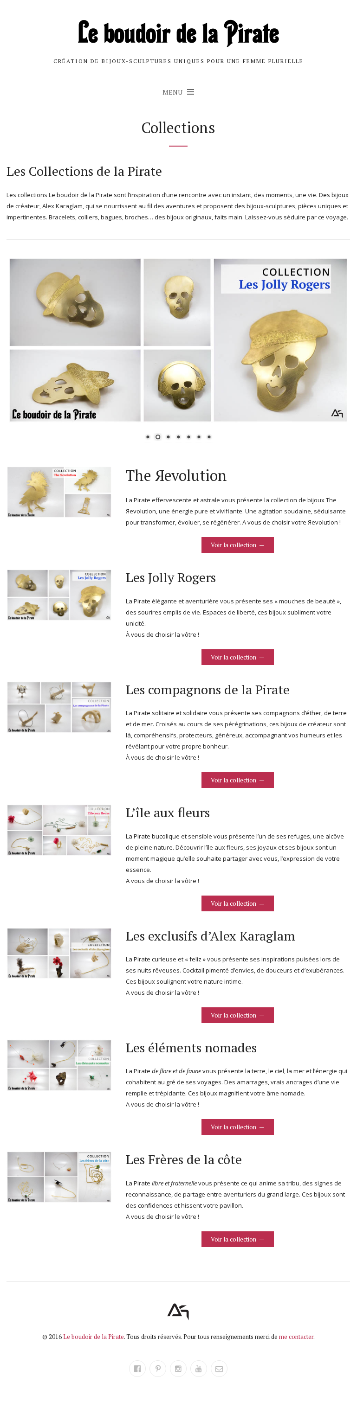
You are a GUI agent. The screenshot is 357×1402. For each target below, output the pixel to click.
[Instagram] (178, 1368)
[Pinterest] (157, 1368)
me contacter (296, 1336)
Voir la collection (233, 545)
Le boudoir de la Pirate (93, 1336)
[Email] (219, 1368)
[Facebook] (137, 1368)
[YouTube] (198, 1368)
